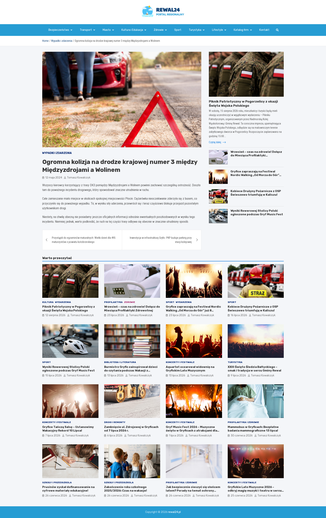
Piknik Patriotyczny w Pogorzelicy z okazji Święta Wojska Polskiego (68, 308)
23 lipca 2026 (115, 315)
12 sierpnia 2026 (55, 315)
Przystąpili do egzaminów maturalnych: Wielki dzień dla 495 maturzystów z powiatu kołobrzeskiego (83, 239)
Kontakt (264, 30)
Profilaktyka (113, 302)
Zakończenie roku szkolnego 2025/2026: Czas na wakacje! (125, 489)
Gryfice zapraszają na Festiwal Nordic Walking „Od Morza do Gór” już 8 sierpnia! (255, 175)
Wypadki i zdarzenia (57, 153)
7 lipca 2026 (52, 435)
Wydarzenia (63, 302)
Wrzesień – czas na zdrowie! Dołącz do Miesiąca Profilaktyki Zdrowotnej (256, 155)
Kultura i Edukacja (132, 30)
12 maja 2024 (53, 177)
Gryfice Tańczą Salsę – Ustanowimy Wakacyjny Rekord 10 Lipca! (68, 428)
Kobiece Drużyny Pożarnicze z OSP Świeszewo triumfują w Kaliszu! (256, 192)
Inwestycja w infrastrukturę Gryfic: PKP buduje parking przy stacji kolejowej (161, 239)
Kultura (48, 302)
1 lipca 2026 (176, 435)
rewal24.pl (174, 512)
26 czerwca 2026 (56, 495)
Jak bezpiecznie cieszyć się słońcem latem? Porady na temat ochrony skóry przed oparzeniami (193, 490)
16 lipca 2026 (239, 315)
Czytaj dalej (215, 142)
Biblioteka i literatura (120, 362)
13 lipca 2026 (115, 375)
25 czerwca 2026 (242, 495)
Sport (177, 30)
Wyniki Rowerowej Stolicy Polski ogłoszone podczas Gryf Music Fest (257, 212)
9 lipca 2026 (238, 375)
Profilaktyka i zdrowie (243, 422)
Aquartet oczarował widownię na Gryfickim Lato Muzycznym (190, 368)
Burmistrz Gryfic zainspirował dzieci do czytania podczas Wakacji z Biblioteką (131, 370)
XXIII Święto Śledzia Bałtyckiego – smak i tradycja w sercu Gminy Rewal (254, 368)
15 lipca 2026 (53, 375)
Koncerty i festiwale (180, 362)
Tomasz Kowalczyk (78, 177)
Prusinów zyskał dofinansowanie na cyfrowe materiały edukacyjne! (68, 489)
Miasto (107, 30)
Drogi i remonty (114, 422)
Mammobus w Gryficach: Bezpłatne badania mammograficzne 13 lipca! (253, 428)
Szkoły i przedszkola (57, 482)
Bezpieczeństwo (58, 30)
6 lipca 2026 (114, 435)
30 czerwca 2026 (242, 435)
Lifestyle (217, 30)
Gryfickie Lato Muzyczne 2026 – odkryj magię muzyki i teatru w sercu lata (255, 490)
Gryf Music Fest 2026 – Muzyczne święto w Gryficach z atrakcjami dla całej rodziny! (191, 430)
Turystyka (195, 30)
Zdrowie (159, 30)
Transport (86, 30)
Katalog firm (241, 30)
